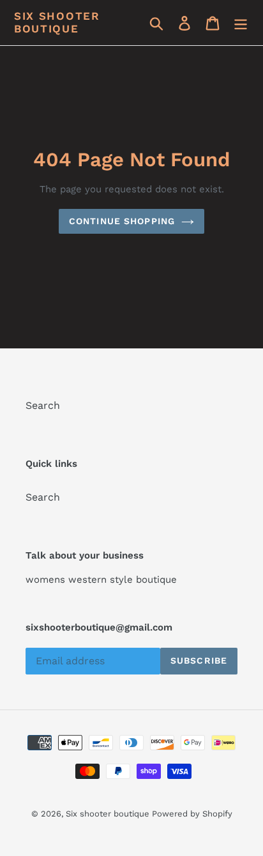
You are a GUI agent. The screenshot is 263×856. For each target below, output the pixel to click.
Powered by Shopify (192, 813)
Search (43, 405)
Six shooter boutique (57, 22)
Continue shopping (122, 221)
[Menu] (241, 22)
